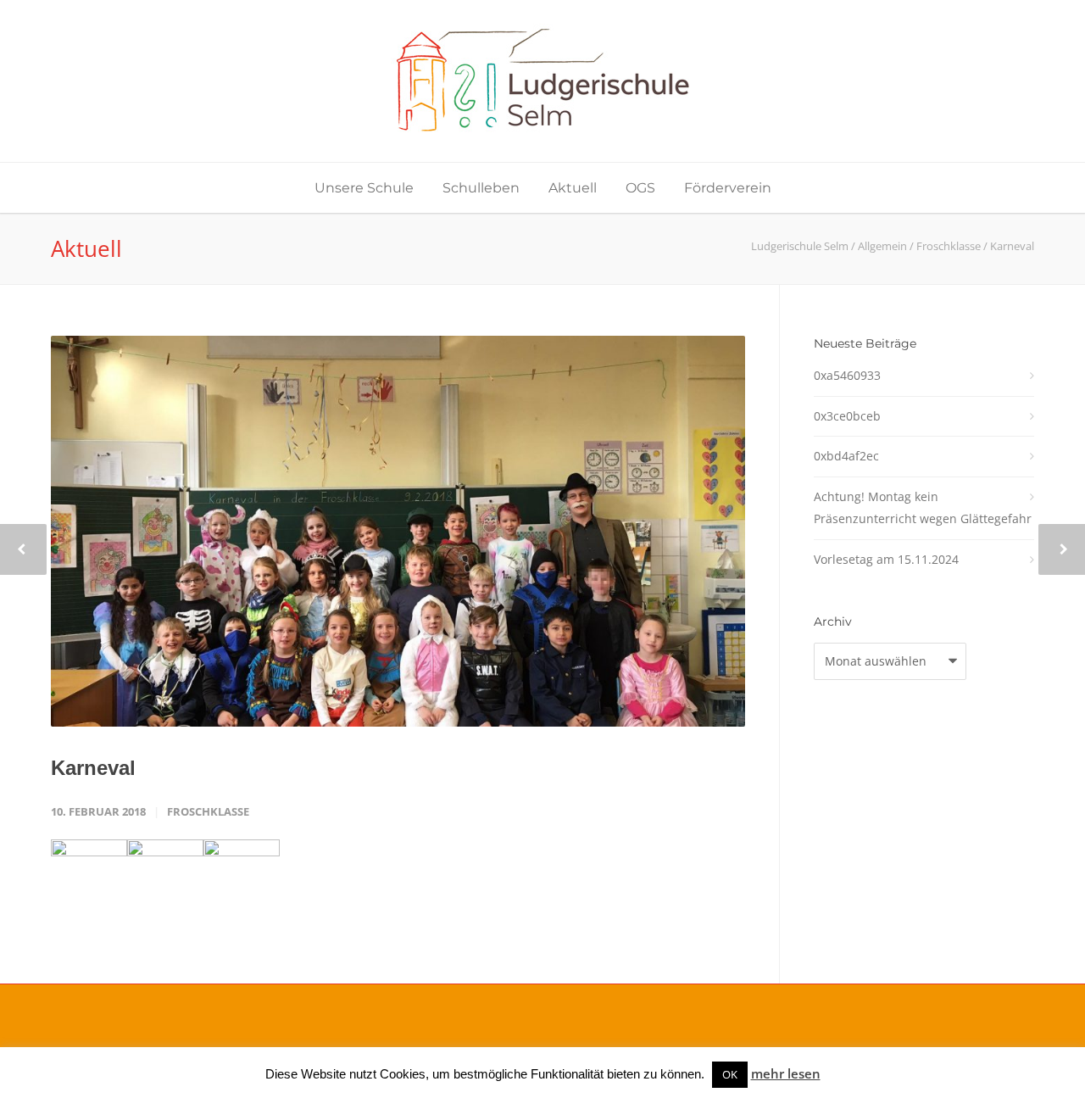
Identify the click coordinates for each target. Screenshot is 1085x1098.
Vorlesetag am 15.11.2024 (886, 559)
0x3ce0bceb (847, 416)
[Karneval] (398, 531)
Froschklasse (208, 811)
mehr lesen (786, 1073)
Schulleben (481, 188)
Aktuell (572, 188)
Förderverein (727, 188)
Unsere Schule (364, 188)
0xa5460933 (847, 375)
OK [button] (729, 1074)
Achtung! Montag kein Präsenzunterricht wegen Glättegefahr (923, 507)
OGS (640, 188)
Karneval (93, 767)
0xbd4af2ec (846, 456)
